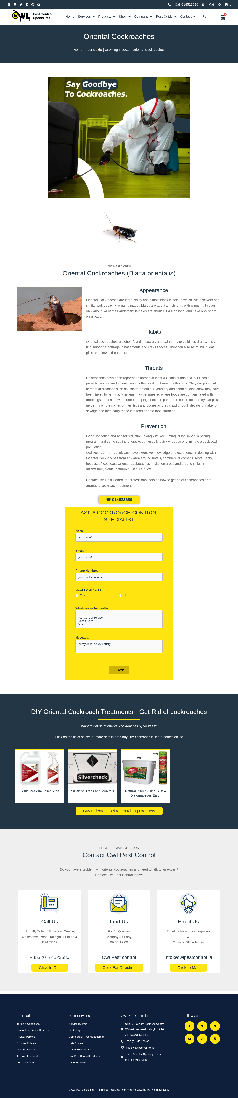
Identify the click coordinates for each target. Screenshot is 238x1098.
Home (69, 16)
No (125, 595)
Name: (80, 531)
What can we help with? (92, 608)
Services (84, 16)
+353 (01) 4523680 (49, 957)
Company (141, 16)
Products (104, 16)
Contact (186, 16)
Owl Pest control (119, 957)
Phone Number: (87, 570)
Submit (119, 670)
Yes (82, 595)
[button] (204, 16)
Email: (80, 550)
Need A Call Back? (88, 590)
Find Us (119, 921)
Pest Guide (164, 16)
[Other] (119, 624)
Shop (123, 16)
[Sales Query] (119, 621)
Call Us (49, 921)
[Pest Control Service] (119, 617)
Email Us (188, 921)
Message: (82, 637)
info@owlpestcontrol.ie (188, 957)
